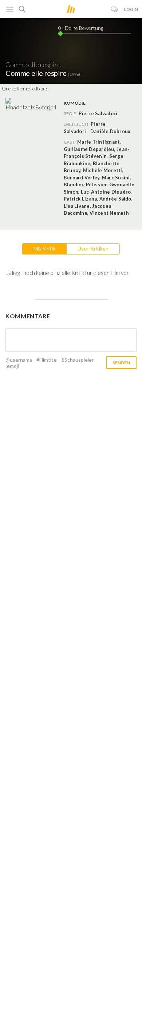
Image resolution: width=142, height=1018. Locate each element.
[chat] (114, 9)
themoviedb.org (32, 89)
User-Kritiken (93, 248)
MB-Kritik (44, 248)
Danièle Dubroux (110, 131)
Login (131, 9)
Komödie (75, 103)
